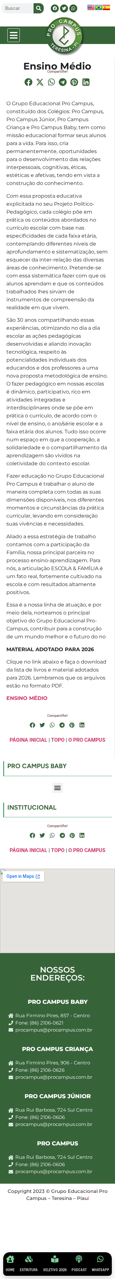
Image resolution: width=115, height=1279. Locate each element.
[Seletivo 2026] (54, 1259)
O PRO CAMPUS (86, 740)
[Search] (39, 8)
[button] (13, 35)
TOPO (58, 740)
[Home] (10, 1259)
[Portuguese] (99, 9)
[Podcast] (79, 1259)
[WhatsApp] (100, 1259)
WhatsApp (100, 1270)
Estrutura (29, 1270)
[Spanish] (106, 9)
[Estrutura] (29, 1259)
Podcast (79, 1270)
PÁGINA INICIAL (28, 740)
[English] (91, 9)
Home (10, 1270)
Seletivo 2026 (54, 1270)
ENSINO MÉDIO (27, 698)
